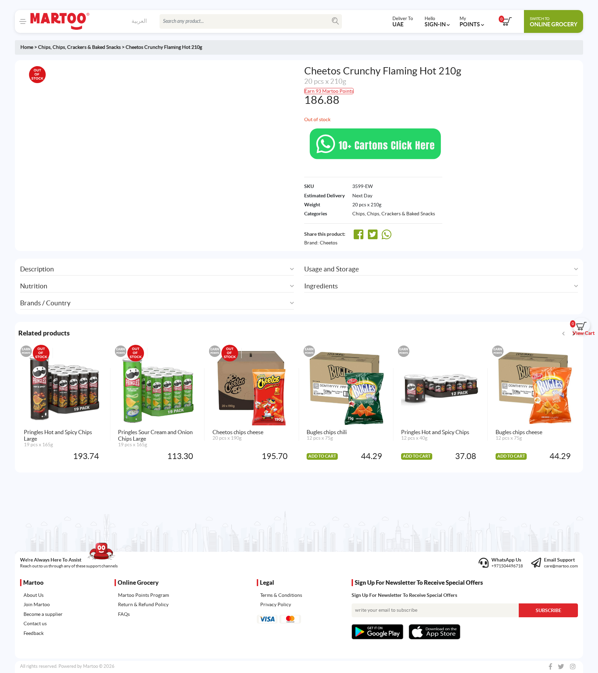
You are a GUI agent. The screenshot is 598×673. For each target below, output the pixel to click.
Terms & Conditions (281, 595)
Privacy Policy (275, 604)
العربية (139, 21)
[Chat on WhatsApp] (375, 143)
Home (26, 47)
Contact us (35, 623)
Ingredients (321, 286)
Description (37, 269)
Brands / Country (45, 303)
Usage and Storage (331, 269)
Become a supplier (43, 614)
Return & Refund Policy (143, 604)
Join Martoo (37, 604)
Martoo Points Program (143, 595)
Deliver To (402, 21)
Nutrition (33, 286)
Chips (44, 47)
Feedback (34, 633)
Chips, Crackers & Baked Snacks (87, 47)
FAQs (124, 614)
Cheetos (328, 242)
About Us (34, 595)
